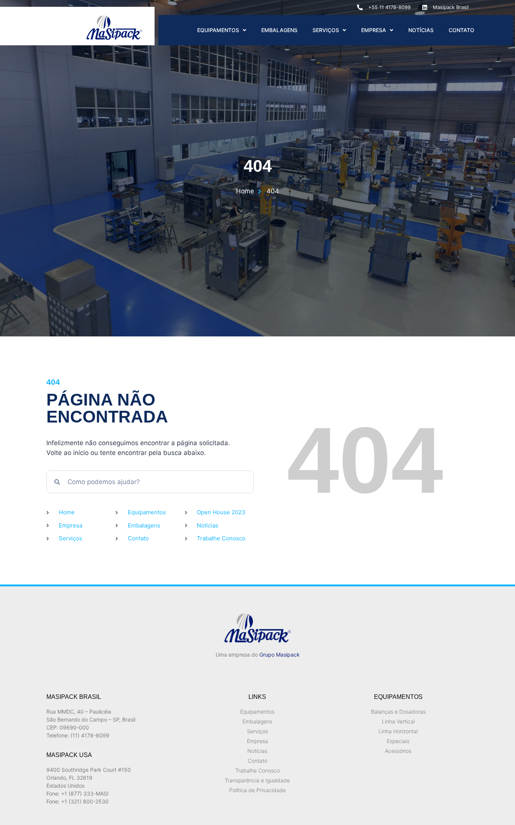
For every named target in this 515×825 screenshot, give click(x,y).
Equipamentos (218, 30)
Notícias (421, 30)
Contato (461, 30)
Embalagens (279, 30)
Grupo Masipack (279, 654)
